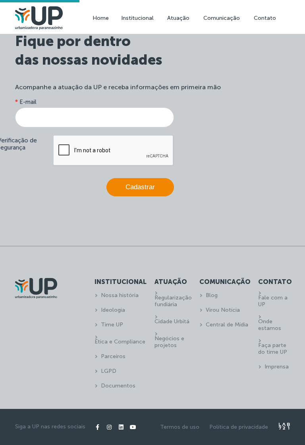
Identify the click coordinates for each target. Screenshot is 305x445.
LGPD (108, 371)
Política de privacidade (238, 427)
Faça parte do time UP (272, 348)
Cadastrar (140, 187)
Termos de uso (179, 427)
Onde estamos (269, 325)
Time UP (112, 324)
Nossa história (120, 295)
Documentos (118, 385)
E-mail (26, 101)
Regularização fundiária (173, 301)
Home (101, 18)
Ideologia (113, 310)
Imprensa (276, 366)
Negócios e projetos (169, 342)
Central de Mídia (227, 324)
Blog (212, 295)
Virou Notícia (223, 310)
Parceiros (113, 356)
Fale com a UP (273, 301)
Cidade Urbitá (171, 321)
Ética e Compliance (120, 341)
